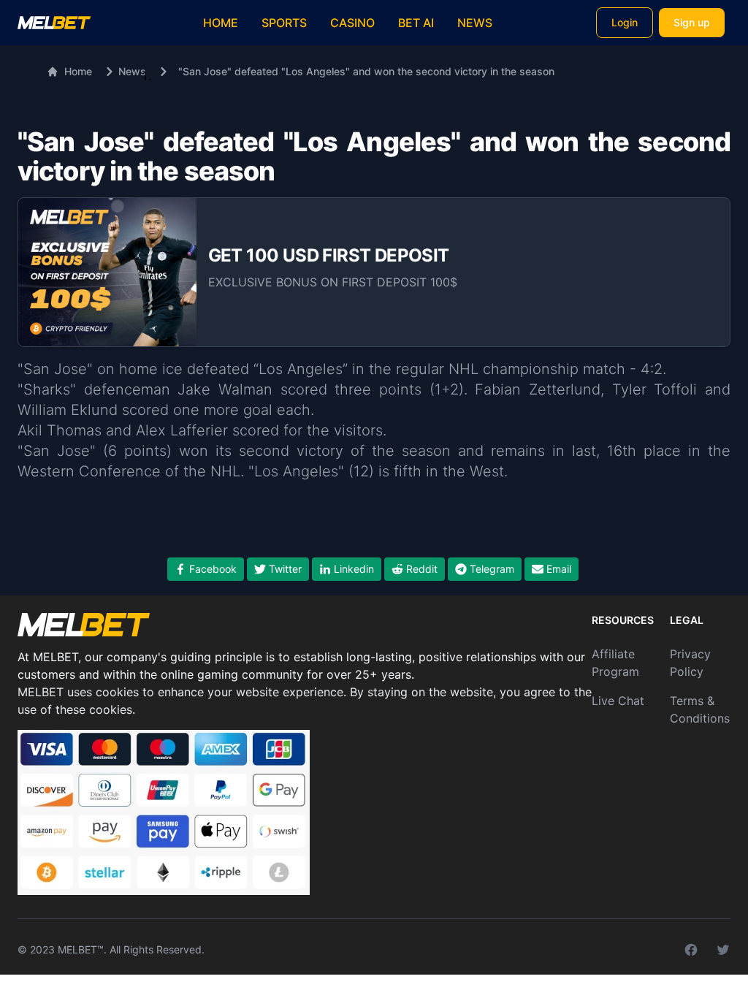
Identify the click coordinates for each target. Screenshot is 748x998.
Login (624, 22)
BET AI (416, 22)
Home (220, 22)
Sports (284, 22)
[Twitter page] (723, 949)
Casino (352, 22)
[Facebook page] (691, 949)
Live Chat (618, 700)
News (474, 22)
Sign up (691, 22)
